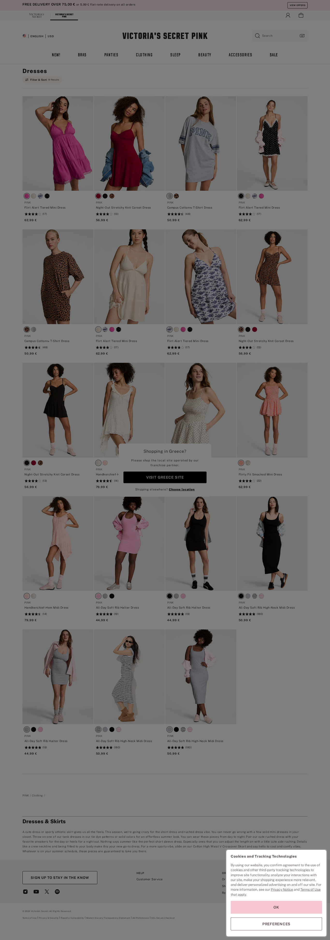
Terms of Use (310, 889)
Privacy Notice (282, 889)
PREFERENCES (276, 924)
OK (276, 907)
